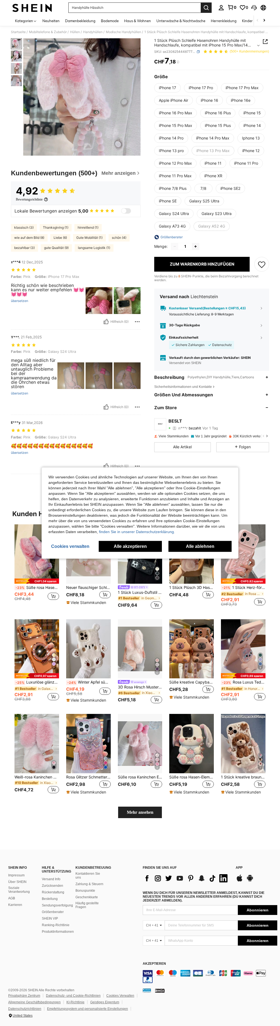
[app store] (239, 881)
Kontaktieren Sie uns (87, 875)
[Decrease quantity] (174, 246)
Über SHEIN (17, 882)
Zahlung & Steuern (89, 884)
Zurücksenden (52, 886)
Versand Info (51, 879)
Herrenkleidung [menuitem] (224, 21)
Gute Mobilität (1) (89, 238)
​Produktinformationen (58, 932)
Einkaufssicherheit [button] (184, 337)
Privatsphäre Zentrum (24, 996)
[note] (36, 581)
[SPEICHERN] (261, 264)
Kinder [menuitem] (247, 21)
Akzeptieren (154, 964)
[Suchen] (206, 7)
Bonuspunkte (85, 891)
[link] (232, 7)
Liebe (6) (60, 238)
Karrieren (15, 905)
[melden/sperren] (137, 321)
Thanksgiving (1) (55, 227)
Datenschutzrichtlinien (24, 1009)
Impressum (16, 875)
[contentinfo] (210, 976)
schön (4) (119, 238)
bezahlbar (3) (24, 248)
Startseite (18, 32)
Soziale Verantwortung (19, 890)
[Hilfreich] (106, 321)
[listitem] (36, 567)
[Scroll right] (264, 20)
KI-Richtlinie (75, 1002)
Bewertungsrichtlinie (29, 199)
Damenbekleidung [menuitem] (80, 21)
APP (239, 868)
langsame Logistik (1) (94, 248)
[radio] (167, 87)
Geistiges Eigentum (104, 1002)
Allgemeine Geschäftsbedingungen (34, 1002)
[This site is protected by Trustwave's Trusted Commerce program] (147, 990)
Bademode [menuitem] (110, 21)
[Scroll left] (257, 20)
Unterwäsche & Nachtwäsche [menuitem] (180, 21)
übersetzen (19, 301)
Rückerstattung (53, 892)
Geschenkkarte (86, 897)
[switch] (126, 211)
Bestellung (50, 899)
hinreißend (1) (88, 227)
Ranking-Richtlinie (55, 925)
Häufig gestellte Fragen (87, 905)
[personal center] (221, 7)
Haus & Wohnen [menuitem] (137, 21)
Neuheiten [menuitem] (51, 21)
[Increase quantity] (195, 246)
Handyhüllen (93, 32)
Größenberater (53, 912)
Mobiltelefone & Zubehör (48, 32)
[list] (186, 878)
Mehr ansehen (140, 812)
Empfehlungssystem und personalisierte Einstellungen (87, 1009)
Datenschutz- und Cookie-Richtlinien (73, 996)
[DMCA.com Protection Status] (160, 990)
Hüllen (75, 32)
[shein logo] (32, 7)
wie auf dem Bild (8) (29, 238)
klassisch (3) (24, 227)
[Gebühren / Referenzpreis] (177, 62)
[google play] (250, 881)
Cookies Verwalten (120, 996)
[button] (254, 7)
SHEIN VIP (50, 918)
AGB (11, 898)
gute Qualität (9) (56, 248)
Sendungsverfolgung (57, 905)
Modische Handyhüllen (123, 32)
